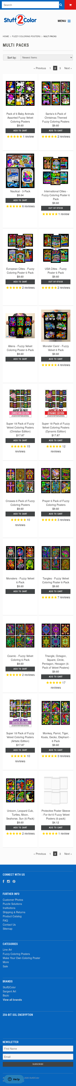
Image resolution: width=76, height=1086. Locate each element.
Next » (68, 68)
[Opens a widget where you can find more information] (14, 1079)
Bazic (6, 995)
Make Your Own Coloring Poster (21, 958)
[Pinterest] (14, 881)
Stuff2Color (9, 987)
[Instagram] (8, 881)
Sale (5, 966)
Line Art (7, 949)
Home (6, 36)
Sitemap (7, 928)
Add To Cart (56, 676)
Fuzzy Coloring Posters (26, 36)
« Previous (40, 68)
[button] (38, 1025)
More (6, 962)
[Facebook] (3, 881)
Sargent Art (9, 991)
